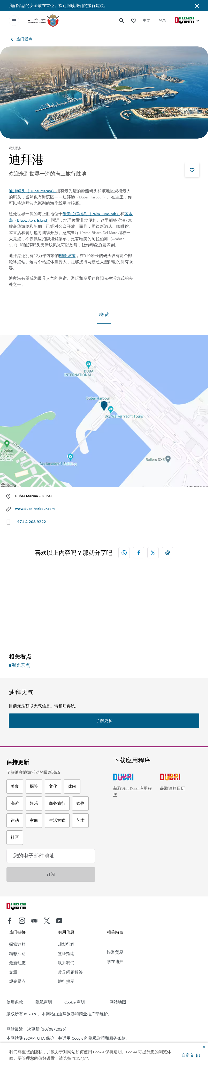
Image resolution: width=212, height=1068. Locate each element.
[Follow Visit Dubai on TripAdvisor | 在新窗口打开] (34, 921)
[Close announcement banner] (197, 6)
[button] (190, 1055)
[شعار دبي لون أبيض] (21, 907)
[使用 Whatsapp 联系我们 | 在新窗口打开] (124, 552)
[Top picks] (133, 20)
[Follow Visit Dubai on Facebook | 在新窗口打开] (9, 921)
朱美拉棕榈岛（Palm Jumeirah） (91, 214)
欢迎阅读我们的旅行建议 (81, 5)
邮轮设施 (67, 255)
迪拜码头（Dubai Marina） (32, 191)
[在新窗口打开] (138, 552)
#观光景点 (19, 665)
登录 (162, 20)
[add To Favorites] (192, 169)
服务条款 (117, 1038)
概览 (104, 315)
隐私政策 (96, 1038)
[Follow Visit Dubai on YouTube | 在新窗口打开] (59, 921)
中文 (146, 20)
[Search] (122, 21)
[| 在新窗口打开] (22, 921)
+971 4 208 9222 (30, 522)
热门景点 (24, 39)
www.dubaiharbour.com (35, 508)
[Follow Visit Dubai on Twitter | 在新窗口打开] (47, 921)
